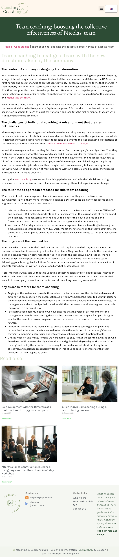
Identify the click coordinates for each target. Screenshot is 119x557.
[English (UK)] (110, 9)
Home (8, 46)
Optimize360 (86, 549)
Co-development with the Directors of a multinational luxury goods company (26, 408)
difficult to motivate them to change (67, 143)
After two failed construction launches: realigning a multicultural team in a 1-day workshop (28, 470)
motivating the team (18, 97)
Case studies (21, 46)
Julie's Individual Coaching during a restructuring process (84, 408)
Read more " (7, 419)
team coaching (22, 179)
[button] (101, 8)
